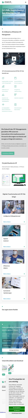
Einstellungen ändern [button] (17, 413)
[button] (25, 2)
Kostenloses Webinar (7, 153)
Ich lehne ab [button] (17, 410)
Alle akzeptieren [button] (17, 407)
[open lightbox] (14, 59)
